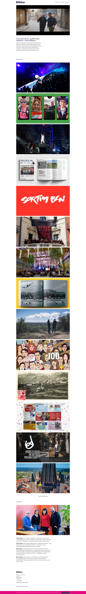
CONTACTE (67, 2)
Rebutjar (67, 592)
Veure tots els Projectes (43, 496)
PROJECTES (57, 2)
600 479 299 (19, 580)
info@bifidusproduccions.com (22, 582)
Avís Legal (18, 586)
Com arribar (18, 578)
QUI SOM (62, 2)
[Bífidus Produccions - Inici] (20, 2)
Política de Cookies (24, 586)
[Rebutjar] (84, 592)
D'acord (63, 592)
